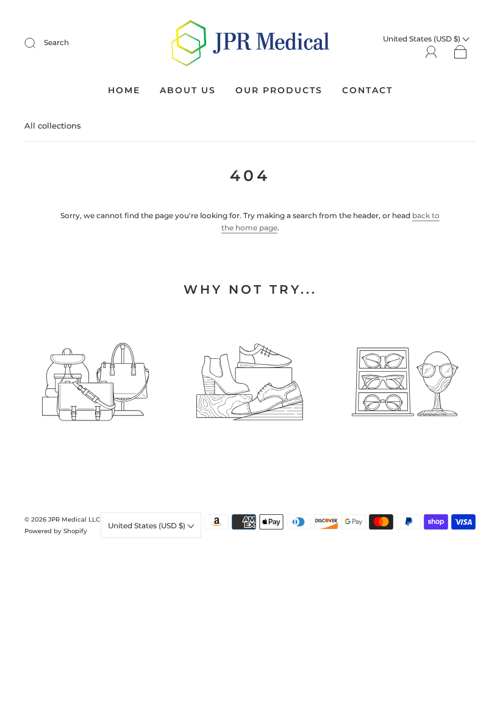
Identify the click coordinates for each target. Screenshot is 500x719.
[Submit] (37, 42)
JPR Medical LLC (74, 519)
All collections (52, 125)
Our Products (279, 90)
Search (56, 42)
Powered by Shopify (55, 531)
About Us (188, 90)
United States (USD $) (147, 525)
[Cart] (461, 52)
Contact (367, 90)
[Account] (431, 51)
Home (124, 90)
